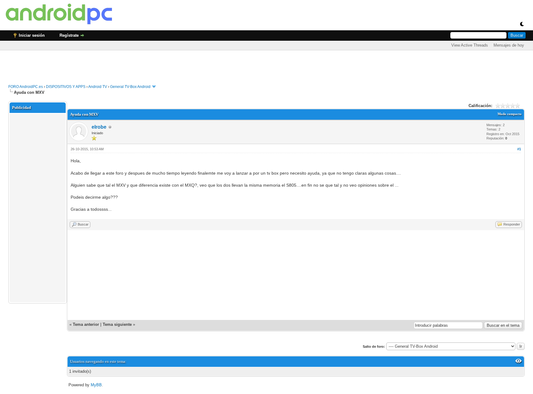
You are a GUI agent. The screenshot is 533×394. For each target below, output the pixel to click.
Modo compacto (510, 114)
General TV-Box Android (130, 87)
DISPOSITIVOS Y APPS (65, 87)
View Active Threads (469, 45)
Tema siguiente (117, 324)
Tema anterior (86, 324)
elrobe (99, 127)
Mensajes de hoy (509, 45)
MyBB (96, 385)
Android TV (97, 87)
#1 (519, 149)
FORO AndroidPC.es (25, 87)
